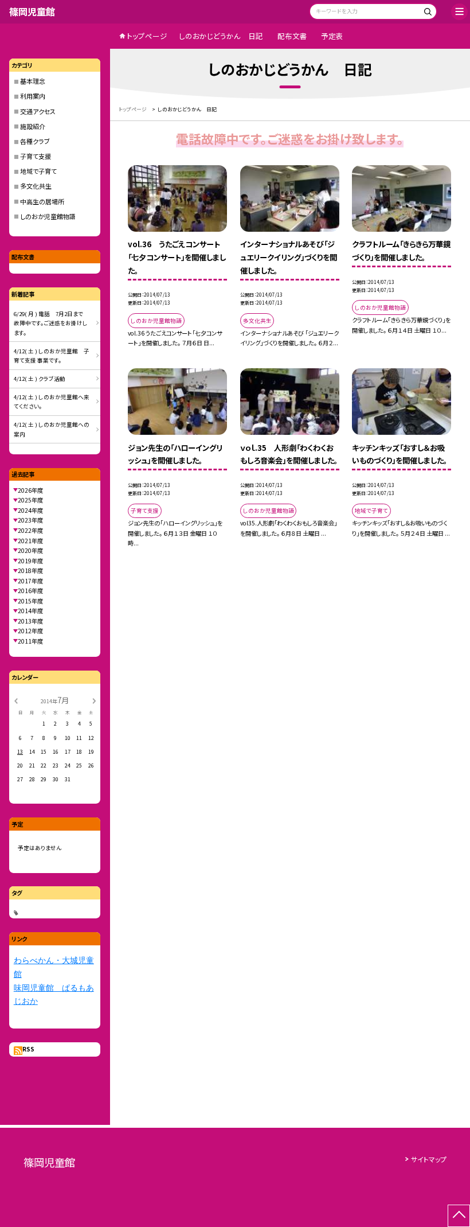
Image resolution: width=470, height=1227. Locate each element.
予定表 (332, 35)
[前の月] (15, 700)
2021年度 (30, 540)
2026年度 (30, 490)
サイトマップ (428, 1159)
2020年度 (30, 550)
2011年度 (30, 641)
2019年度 (30, 560)
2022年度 (30, 530)
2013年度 (30, 621)
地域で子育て (38, 171)
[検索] (426, 13)
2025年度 (30, 500)
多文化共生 (36, 185)
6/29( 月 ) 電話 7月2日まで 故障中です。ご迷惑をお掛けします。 (51, 323)
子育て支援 (35, 156)
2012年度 (30, 630)
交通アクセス (38, 111)
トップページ (147, 35)
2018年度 (30, 570)
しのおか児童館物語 (48, 216)
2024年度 (30, 510)
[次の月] (94, 700)
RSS (28, 1049)
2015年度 (30, 601)
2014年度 (30, 610)
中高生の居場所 (42, 201)
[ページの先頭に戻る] (458, 1215)
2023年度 (30, 520)
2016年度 (30, 590)
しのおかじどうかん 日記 (221, 35)
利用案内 (32, 95)
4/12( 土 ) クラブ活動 (39, 379)
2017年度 (30, 581)
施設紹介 (32, 126)
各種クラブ (35, 141)
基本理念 (32, 80)
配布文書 (292, 35)
